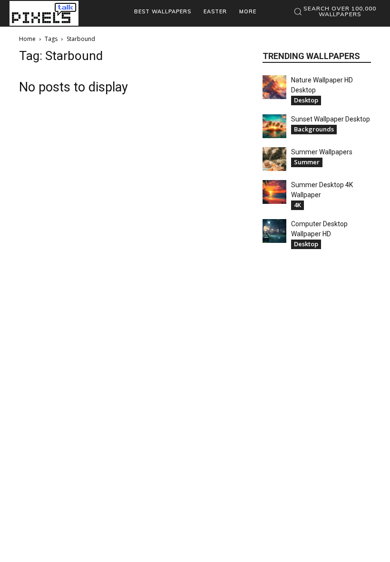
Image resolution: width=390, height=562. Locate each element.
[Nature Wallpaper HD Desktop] (274, 87)
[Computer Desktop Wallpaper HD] (274, 231)
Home (27, 39)
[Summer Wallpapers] (274, 159)
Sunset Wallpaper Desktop (330, 119)
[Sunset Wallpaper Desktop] (274, 126)
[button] (334, 11)
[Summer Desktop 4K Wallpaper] (274, 192)
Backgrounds (314, 129)
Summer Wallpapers (321, 152)
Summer (307, 162)
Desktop (306, 100)
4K (297, 205)
